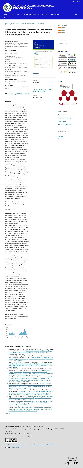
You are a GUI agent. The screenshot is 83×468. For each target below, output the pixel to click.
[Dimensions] (62, 61)
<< (6, 413)
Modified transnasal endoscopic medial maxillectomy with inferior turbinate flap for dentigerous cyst (30, 378)
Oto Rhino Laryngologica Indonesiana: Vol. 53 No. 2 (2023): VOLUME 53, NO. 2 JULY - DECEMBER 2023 (30, 365)
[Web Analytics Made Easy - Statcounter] (7, 447)
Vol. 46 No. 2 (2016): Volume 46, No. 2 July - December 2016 (30, 23)
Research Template (63, 115)
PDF (36, 74)
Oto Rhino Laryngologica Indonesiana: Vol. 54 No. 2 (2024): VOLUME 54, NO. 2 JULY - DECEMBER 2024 (30, 393)
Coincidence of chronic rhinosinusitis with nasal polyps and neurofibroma (29, 364)
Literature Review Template (65, 118)
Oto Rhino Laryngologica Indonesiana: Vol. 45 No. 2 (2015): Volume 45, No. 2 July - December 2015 (29, 380)
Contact (6, 18)
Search (76, 14)
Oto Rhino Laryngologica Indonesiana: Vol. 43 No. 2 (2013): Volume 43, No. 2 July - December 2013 (31, 374)
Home (6, 23)
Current (5, 14)
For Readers (61, 134)
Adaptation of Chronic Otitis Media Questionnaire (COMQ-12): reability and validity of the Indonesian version (31, 392)
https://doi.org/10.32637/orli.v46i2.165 (18, 94)
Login (78, 1)
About (19, 14)
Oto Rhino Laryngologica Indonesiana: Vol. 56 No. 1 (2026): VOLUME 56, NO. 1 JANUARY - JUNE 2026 (30, 410)
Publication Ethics (43, 14)
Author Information (29, 14)
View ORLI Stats (15, 447)
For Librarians (61, 138)
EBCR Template (62, 121)
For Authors (61, 136)
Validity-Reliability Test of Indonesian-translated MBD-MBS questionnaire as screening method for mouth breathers (30, 385)
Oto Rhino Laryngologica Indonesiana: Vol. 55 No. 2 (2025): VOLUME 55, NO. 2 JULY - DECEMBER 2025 (29, 403)
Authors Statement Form (64, 124)
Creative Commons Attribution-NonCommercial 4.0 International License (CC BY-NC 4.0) (30, 445)
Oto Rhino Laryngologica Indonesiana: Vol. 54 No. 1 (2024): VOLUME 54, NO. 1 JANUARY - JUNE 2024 (30, 398)
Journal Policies (55, 14)
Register (73, 1)
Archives (12, 14)
